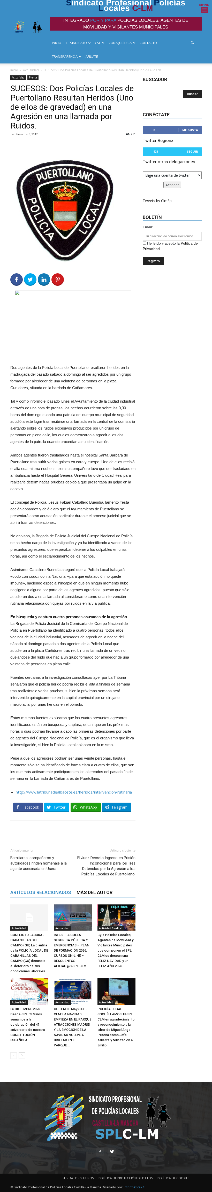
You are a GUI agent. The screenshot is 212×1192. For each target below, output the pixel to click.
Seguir (192, 151)
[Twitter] (112, 1152)
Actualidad (31, 70)
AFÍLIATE (92, 56)
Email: (148, 227)
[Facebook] (100, 1152)
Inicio (14, 70)
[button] (194, 42)
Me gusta (190, 130)
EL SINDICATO (76, 42)
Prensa (33, 77)
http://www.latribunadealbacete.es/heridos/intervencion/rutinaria (74, 792)
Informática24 (133, 1187)
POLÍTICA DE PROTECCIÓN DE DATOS (126, 1178)
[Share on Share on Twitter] (30, 279)
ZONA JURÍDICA (120, 42)
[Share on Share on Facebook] (16, 279)
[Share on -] (44, 279)
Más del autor (94, 892)
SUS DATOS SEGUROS (78, 1178)
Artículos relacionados (40, 892)
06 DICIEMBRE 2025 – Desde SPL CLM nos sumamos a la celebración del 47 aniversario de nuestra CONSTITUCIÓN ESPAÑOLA (27, 1024)
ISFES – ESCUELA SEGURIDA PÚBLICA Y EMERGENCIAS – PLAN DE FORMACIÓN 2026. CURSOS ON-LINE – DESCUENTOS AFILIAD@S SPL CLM (71, 950)
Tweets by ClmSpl (157, 200)
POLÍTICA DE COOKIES (173, 1178)
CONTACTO (148, 42)
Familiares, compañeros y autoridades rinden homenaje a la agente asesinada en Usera (38, 863)
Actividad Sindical (110, 928)
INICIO (56, 42)
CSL (98, 42)
